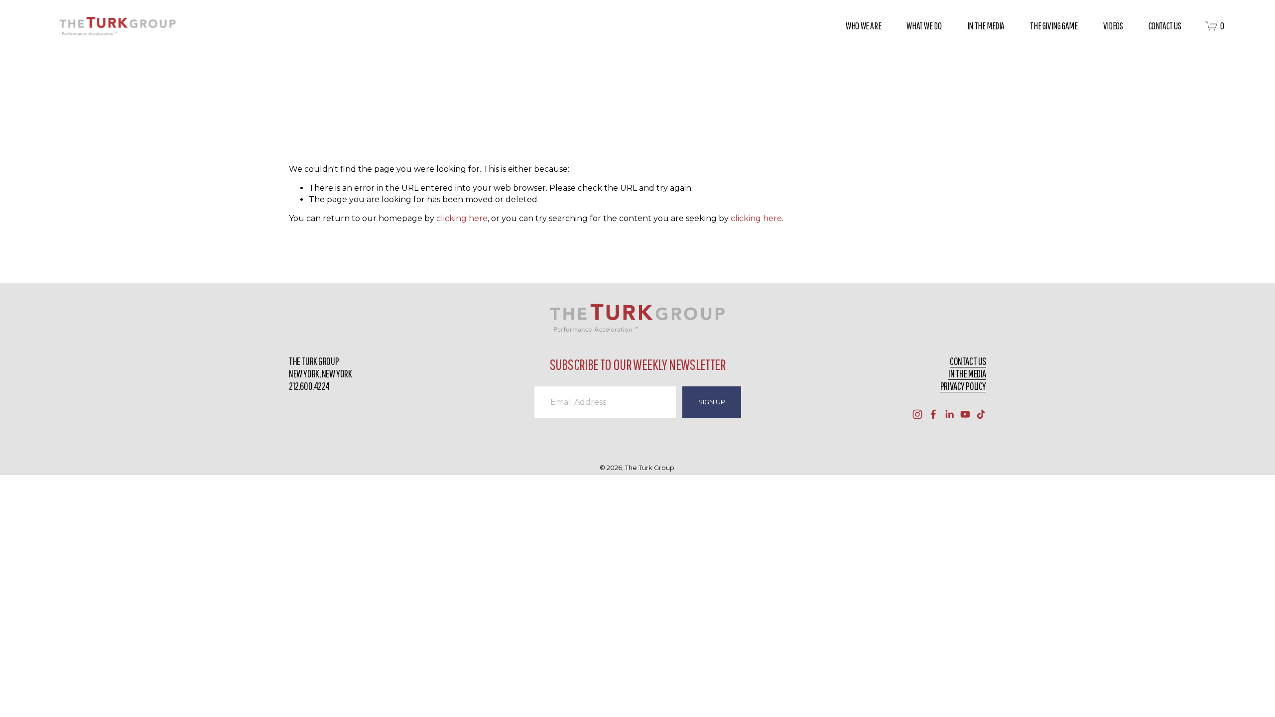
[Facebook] (933, 414)
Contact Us (1164, 25)
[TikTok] (981, 414)
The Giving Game (1053, 25)
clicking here (462, 218)
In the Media (986, 25)
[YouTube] (965, 414)
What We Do (923, 25)
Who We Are (863, 25)
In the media (967, 373)
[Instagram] (917, 414)
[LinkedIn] (949, 414)
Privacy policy (963, 386)
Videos (1113, 25)
